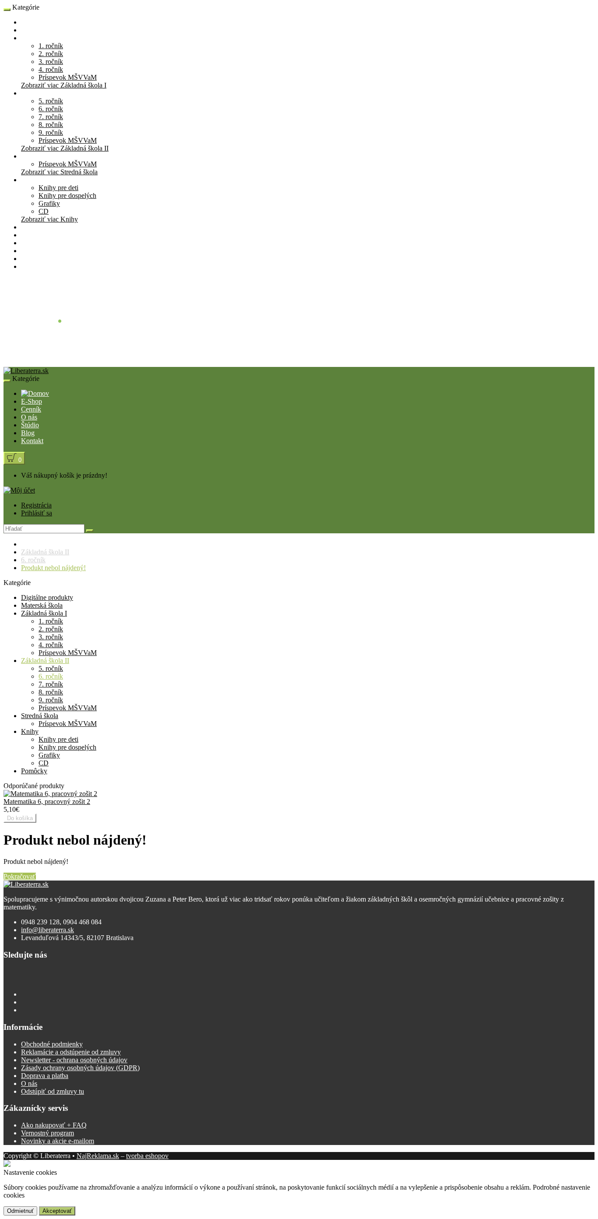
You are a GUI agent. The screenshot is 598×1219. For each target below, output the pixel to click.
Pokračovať (20, 876)
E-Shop (31, 22)
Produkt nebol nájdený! (53, 567)
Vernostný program (47, 1133)
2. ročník (51, 53)
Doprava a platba (44, 1075)
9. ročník (51, 132)
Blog (28, 258)
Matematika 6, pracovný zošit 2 (47, 801)
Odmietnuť (20, 1211)
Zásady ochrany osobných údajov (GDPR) (80, 1067)
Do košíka (20, 818)
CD (44, 211)
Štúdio (30, 250)
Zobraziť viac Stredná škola (59, 172)
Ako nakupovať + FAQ (54, 1125)
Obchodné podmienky (52, 1044)
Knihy (30, 179)
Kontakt (32, 266)
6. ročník (51, 109)
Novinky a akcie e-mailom (57, 1141)
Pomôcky (34, 227)
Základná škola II (45, 93)
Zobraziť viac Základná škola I (63, 85)
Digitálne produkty (47, 597)
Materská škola (42, 30)
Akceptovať (57, 1211)
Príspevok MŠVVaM (68, 77)
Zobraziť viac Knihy (49, 219)
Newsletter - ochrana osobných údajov (74, 1060)
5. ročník (51, 101)
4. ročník (51, 69)
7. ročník (51, 116)
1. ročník (51, 45)
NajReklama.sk (98, 1155)
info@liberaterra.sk (47, 930)
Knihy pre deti (58, 187)
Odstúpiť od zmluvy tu (52, 1091)
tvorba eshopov (147, 1155)
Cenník (31, 235)
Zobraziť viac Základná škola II (65, 148)
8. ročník (51, 124)
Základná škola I (44, 38)
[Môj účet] (19, 490)
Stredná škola (39, 156)
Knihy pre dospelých (67, 195)
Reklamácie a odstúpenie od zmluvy (71, 1052)
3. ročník (51, 61)
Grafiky (49, 203)
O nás (29, 243)
